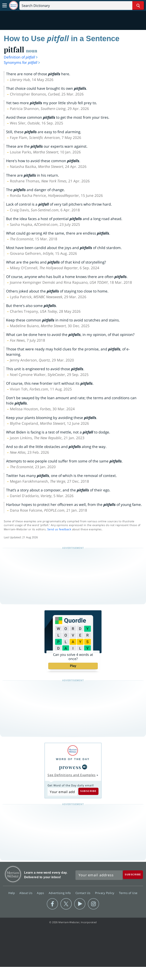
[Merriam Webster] (73, 750)
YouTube (79, 904)
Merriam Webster (13, 874)
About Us (26, 893)
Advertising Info (60, 893)
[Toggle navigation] (4, 5)
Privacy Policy (105, 893)
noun (31, 50)
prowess (70, 766)
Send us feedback (59, 529)
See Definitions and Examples (72, 775)
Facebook (52, 904)
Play (73, 665)
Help (12, 893)
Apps (41, 893)
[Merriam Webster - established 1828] (13, 5)
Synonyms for (20, 62)
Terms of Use (128, 893)
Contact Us (83, 893)
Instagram (93, 904)
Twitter (66, 904)
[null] (84, 766)
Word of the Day (73, 759)
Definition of (19, 57)
